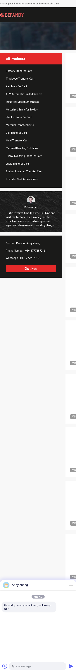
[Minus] (71, 585)
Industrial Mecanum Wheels (22, 101)
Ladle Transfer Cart (17, 163)
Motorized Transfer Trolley (22, 109)
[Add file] (4, 666)
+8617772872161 (30, 258)
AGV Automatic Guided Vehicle (24, 94)
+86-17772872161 (36, 250)
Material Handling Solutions (22, 148)
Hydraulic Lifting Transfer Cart (24, 156)
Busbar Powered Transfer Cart (24, 171)
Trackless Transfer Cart (20, 78)
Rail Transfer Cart (16, 86)
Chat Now (31, 268)
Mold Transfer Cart (17, 140)
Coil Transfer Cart (16, 132)
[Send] (71, 666)
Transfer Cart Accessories (22, 179)
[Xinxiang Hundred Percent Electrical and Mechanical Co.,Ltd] (12, 14)
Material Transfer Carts (20, 125)
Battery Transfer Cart (19, 70)
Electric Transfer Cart (19, 117)
